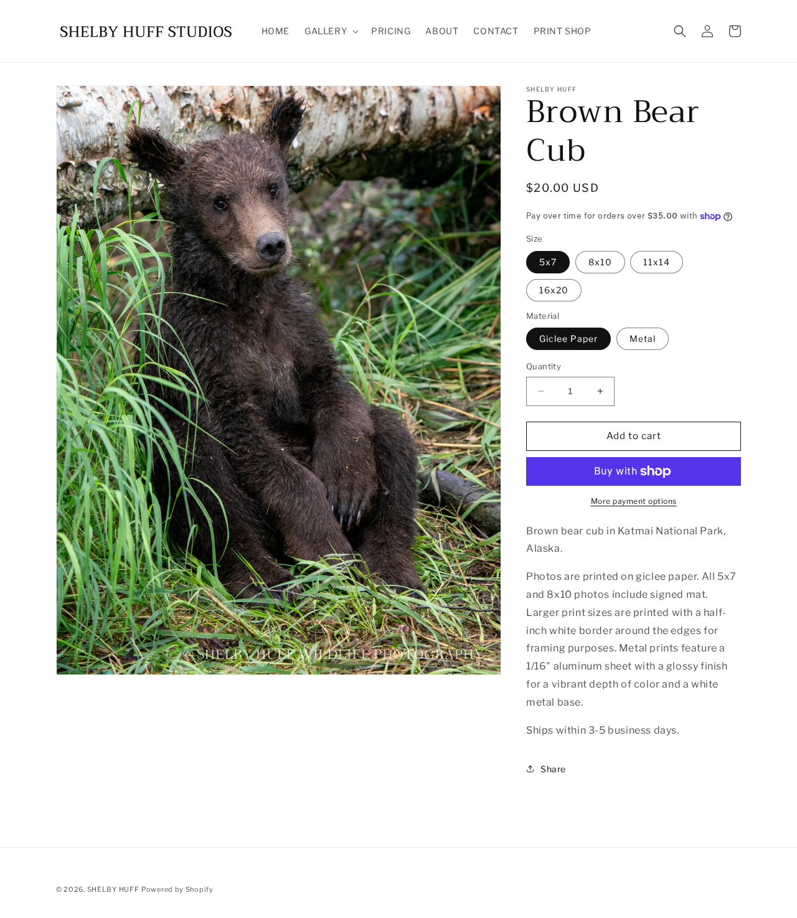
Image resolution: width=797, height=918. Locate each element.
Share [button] (553, 769)
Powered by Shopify (177, 889)
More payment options (634, 501)
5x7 (548, 262)
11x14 (656, 262)
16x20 (553, 290)
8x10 (600, 262)
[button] (330, 31)
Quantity (543, 366)
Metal (643, 338)
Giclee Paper (568, 338)
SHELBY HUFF (113, 889)
